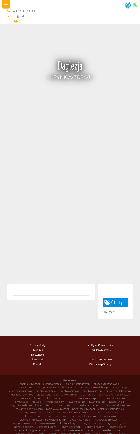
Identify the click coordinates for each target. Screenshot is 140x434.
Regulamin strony (100, 350)
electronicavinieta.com (28, 398)
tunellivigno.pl (72, 423)
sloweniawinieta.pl (80, 419)
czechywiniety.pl (92, 391)
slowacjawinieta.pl (55, 419)
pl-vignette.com (31, 412)
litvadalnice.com (55, 401)
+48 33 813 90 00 (23, 11)
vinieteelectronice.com (112, 430)
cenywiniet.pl (119, 387)
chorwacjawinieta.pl (20, 391)
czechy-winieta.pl (46, 391)
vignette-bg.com (117, 423)
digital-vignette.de (48, 394)
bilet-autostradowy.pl (78, 383)
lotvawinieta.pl (43, 405)
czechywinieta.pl (69, 391)
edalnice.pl (122, 394)
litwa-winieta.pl (76, 401)
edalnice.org (106, 394)
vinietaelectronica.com (81, 430)
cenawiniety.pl (99, 387)
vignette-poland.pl (70, 426)
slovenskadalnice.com (83, 416)
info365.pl (36, 401)
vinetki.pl (59, 430)
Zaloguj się (38, 359)
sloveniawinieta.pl (56, 416)
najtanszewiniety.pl (83, 408)
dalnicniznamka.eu (22, 394)
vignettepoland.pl (40, 430)
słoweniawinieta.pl (50, 423)
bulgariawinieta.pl (48, 387)
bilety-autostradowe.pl (107, 383)
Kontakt (38, 364)
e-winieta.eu (88, 394)
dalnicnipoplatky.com (118, 391)
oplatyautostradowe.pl (111, 408)
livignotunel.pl (117, 401)
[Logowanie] (16, 21)
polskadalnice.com (55, 412)
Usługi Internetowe (100, 359)
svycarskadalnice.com (107, 419)
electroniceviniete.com (59, 398)
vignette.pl (20, 430)
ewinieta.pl (21, 401)
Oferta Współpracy (100, 364)
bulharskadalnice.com (75, 387)
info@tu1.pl (19, 16)
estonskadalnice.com (112, 398)
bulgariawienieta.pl (24, 387)
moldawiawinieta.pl (57, 408)
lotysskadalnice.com (88, 405)
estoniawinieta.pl (86, 398)
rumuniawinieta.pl (107, 412)
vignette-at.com (93, 423)
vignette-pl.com (46, 426)
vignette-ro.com (94, 426)
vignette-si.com (117, 426)
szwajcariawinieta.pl (24, 423)
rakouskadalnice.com (81, 412)
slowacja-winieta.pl (31, 419)
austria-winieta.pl (30, 383)
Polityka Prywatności (100, 345)
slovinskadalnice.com (111, 416)
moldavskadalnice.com (29, 408)
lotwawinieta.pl (64, 405)
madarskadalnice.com (117, 405)
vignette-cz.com (24, 426)
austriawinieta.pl (52, 383)
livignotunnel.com (21, 405)
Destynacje (38, 354)
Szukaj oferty (38, 345)
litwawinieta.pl (97, 401)
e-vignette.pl (69, 394)
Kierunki (38, 350)
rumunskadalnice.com (29, 416)
